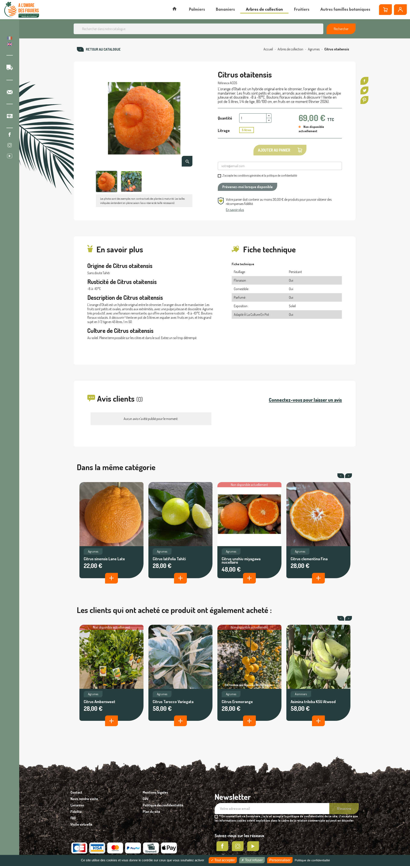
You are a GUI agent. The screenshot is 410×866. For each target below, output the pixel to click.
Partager (364, 81)
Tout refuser (253, 860)
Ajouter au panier (274, 150)
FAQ (73, 818)
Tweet (364, 90)
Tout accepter (224, 860)
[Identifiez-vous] (400, 9)
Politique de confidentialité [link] (312, 860)
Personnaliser (279, 860)
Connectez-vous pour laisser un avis (305, 400)
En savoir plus (235, 210)
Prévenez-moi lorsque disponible (247, 187)
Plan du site (151, 811)
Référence (223, 83)
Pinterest (364, 100)
